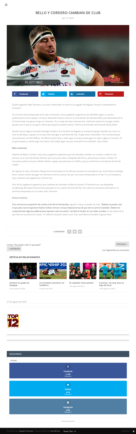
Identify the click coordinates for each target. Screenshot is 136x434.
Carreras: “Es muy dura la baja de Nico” (111, 284)
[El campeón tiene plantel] (83, 271)
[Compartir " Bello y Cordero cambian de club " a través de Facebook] (69, 231)
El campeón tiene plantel (81, 283)
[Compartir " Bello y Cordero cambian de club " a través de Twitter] (74, 231)
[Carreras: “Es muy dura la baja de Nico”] (112, 271)
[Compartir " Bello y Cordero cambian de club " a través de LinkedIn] (80, 231)
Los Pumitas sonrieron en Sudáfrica (51, 284)
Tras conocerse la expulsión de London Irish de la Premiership (40, 204)
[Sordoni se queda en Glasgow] (23, 271)
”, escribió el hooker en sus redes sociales (67, 207)
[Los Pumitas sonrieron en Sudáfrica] (53, 271)
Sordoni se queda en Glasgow (19, 284)
